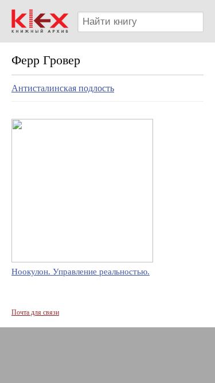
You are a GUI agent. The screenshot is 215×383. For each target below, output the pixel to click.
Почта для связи (35, 312)
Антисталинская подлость (62, 88)
